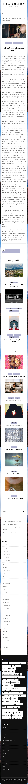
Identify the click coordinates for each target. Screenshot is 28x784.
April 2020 (5, 634)
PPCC (14, 704)
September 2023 (6, 583)
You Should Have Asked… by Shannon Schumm (14, 340)
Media (10, 373)
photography (6, 701)
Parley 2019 (11, 695)
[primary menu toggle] (2, 13)
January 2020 (6, 644)
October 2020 (6, 624)
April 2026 (5, 544)
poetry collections (6, 704)
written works (15, 252)
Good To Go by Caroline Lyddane (14, 313)
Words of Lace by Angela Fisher (14, 449)
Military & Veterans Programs (10, 689)
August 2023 (6, 586)
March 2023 (5, 596)
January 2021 (6, 618)
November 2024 (6, 570)
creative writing (11, 668)
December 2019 (6, 647)
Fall (20, 674)
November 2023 (6, 580)
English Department (8, 671)
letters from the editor (6, 682)
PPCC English (20, 704)
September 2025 (6, 560)
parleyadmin (9, 52)
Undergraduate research (14, 709)
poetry (16, 701)
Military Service (7, 693)
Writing (13, 715)
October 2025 (6, 557)
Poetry (14, 422)
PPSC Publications (14, 3)
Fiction (9, 308)
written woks (19, 715)
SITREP (16, 707)
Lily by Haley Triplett (7, 536)
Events (17, 398)
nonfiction (6, 252)
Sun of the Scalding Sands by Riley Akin (14, 376)
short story (9, 706)
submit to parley (5, 709)
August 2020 (6, 628)
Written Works (18, 43)
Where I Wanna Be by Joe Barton (14, 498)
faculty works (16, 674)
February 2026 (6, 548)
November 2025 (6, 554)
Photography (6, 750)
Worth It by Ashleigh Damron (14, 425)
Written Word (4, 718)
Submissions (5, 759)
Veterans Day (8, 712)
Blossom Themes (21, 780)
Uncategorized (17, 308)
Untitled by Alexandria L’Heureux (10, 524)
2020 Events (6, 727)
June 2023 (5, 589)
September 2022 (6, 612)
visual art (19, 712)
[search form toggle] (25, 12)
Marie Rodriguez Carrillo (12, 250)
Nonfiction (9, 43)
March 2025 (5, 567)
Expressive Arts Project (7, 674)
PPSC (4, 707)
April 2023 (5, 592)
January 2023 (6, 602)
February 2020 (6, 640)
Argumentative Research (6, 665)
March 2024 (5, 576)
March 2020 (5, 637)
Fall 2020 (4, 677)
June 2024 (5, 573)
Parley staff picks (14, 698)
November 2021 (6, 615)
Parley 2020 (20, 696)
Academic (10, 335)
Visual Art (16, 373)
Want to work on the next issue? (14, 400)
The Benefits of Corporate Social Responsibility (14, 285)
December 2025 (6, 551)
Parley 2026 (6, 698)
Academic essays (13, 663)
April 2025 (5, 564)
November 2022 (6, 605)
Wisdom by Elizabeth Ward (14, 474)
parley (4, 696)
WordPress (16, 782)
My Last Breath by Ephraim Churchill (11, 532)
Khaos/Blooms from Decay (10, 680)
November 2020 (6, 621)
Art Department (16, 665)
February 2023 (6, 599)
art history (4, 668)
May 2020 (5, 631)
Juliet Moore (22, 677)
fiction (16, 677)
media (11, 685)
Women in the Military (6, 715)
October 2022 (6, 608)
